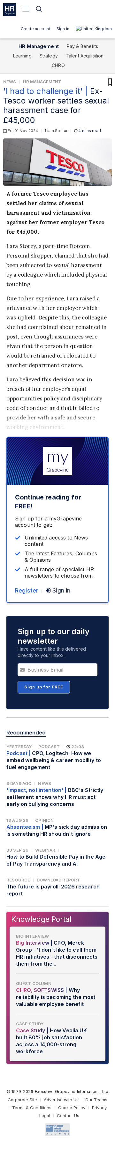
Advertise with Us (61, 1099)
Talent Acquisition (85, 55)
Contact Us (68, 1115)
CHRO (58, 65)
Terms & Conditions (31, 1107)
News (9, 81)
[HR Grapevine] (9, 9)
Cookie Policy (71, 1107)
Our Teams (96, 1099)
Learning (22, 55)
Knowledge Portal (41, 919)
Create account (35, 28)
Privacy (99, 1107)
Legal (44, 1115)
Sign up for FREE (43, 687)
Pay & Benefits (82, 46)
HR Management (39, 46)
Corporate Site (22, 1099)
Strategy (49, 55)
